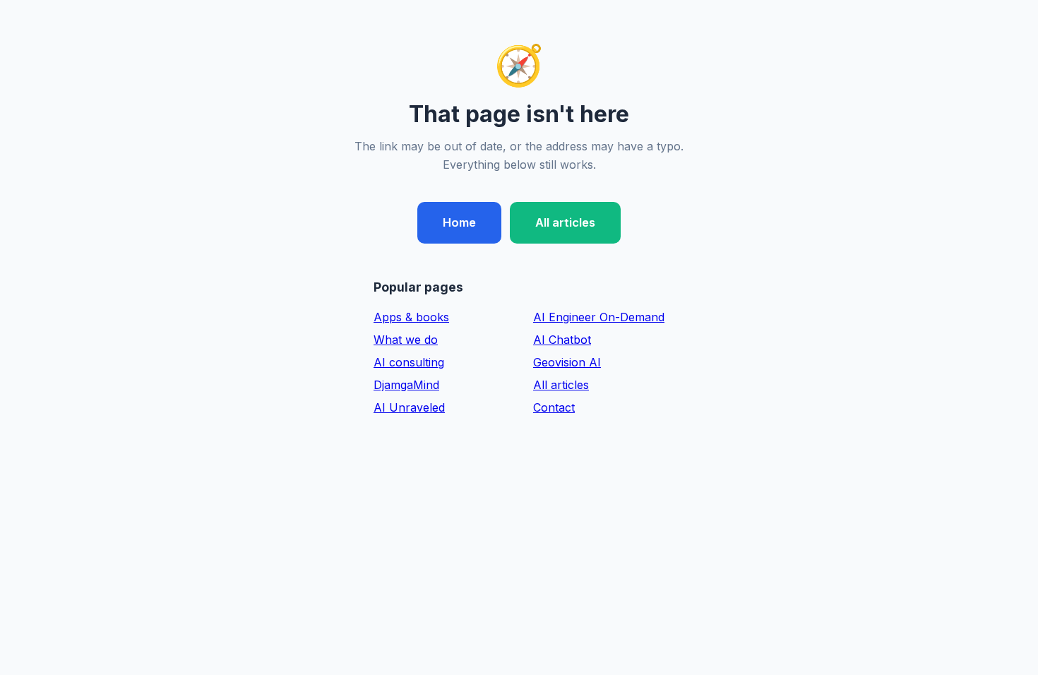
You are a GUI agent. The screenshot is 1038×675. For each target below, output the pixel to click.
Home (459, 222)
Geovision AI (567, 362)
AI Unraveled (409, 407)
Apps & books (411, 317)
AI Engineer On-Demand (598, 317)
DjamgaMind (406, 385)
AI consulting (409, 362)
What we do (406, 340)
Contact (554, 407)
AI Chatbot (562, 340)
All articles (565, 222)
